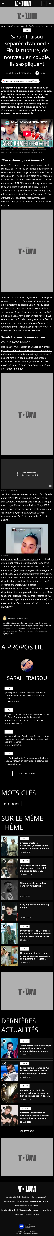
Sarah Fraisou (18, 168)
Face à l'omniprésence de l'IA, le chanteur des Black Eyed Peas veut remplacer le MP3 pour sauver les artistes (34, 1072)
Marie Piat (15, 618)
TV (22, 26)
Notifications (46, 1210)
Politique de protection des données (26, 1206)
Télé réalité (11, 803)
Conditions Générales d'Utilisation (18, 1197)
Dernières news (13, 26)
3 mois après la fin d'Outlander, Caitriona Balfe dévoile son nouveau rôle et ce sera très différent (35, 847)
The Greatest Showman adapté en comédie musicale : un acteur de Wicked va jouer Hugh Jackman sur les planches (35, 1051)
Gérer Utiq (19, 1214)
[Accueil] (23, 3)
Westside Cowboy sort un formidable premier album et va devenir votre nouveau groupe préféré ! (34, 1116)
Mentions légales (10, 1201)
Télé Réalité (29, 26)
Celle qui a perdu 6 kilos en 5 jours (19, 559)
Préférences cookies (32, 1214)
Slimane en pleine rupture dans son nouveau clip (33, 884)
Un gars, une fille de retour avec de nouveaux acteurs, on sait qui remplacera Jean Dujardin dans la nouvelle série (35, 957)
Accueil (3, 26)
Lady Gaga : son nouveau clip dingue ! (34, 906)
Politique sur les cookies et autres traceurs (33, 1201)
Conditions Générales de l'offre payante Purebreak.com (20, 1210)
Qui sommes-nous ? (39, 1197)
